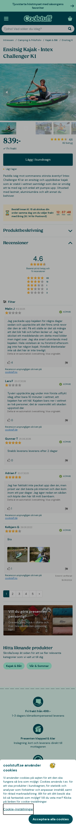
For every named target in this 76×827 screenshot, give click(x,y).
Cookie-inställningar (18, 809)
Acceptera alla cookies (51, 819)
